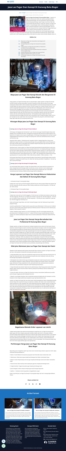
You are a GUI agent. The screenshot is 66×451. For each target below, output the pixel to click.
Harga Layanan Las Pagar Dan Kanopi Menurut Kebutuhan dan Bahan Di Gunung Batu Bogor (33, 47)
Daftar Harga (51, 1)
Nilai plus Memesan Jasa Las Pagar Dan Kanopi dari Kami (32, 52)
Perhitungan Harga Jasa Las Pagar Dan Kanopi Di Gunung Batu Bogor (33, 56)
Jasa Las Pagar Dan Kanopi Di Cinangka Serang (26, 163)
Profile (46, 1)
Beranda (41, 1)
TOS (57, 1)
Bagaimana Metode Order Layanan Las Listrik (30, 53)
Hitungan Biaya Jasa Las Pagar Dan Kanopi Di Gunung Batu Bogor (33, 44)
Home (20, 12)
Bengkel (24, 12)
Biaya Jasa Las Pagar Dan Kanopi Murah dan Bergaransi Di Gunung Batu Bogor (33, 41)
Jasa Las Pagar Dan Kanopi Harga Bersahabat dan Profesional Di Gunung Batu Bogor (34, 50)
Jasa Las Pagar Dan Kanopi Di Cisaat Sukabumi (26, 129)
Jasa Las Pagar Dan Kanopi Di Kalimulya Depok (26, 192)
